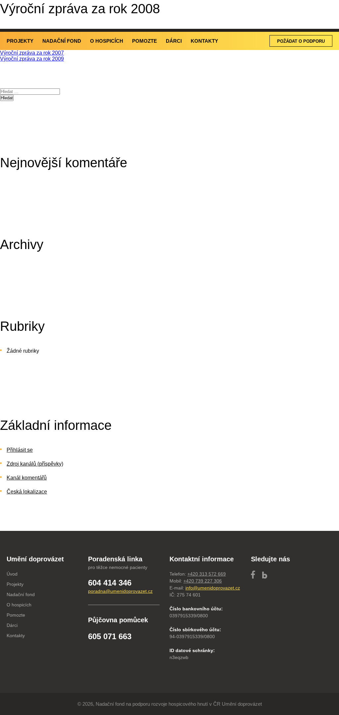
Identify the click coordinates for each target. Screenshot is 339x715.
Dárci (174, 41)
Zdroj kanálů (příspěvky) (35, 464)
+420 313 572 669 (206, 574)
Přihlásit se (20, 450)
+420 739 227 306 (202, 581)
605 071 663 (109, 636)
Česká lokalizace (27, 491)
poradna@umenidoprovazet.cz (120, 591)
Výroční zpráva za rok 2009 (32, 59)
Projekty (20, 41)
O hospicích (106, 41)
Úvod (12, 574)
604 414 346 (109, 582)
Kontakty (204, 41)
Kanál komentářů (27, 478)
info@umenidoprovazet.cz (212, 587)
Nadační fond (61, 41)
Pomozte (144, 41)
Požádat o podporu (301, 41)
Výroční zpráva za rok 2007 (32, 53)
